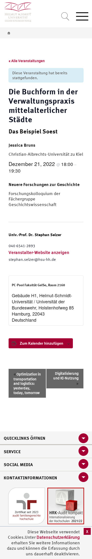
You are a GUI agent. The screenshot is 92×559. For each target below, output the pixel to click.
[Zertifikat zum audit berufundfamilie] (26, 505)
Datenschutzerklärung (58, 537)
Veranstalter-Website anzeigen (39, 252)
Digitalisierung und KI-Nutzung (66, 378)
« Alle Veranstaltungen (27, 60)
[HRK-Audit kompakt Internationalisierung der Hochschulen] (65, 505)
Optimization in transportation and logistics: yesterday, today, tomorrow (27, 383)
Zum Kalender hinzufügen (41, 343)
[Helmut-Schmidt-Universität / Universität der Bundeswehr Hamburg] (16, 11)
